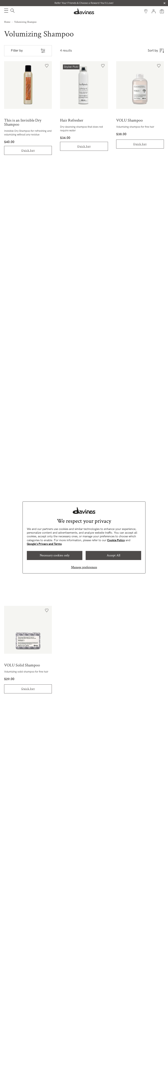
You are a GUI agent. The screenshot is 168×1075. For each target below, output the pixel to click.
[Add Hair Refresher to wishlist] (103, 65)
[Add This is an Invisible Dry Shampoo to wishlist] (47, 65)
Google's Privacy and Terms (44, 544)
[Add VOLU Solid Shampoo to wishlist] (47, 610)
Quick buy (28, 150)
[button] (6, 11)
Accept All (113, 555)
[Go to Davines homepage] (84, 11)
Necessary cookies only (54, 555)
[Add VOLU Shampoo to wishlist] (159, 65)
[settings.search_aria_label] (12, 11)
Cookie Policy (116, 540)
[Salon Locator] (146, 11)
